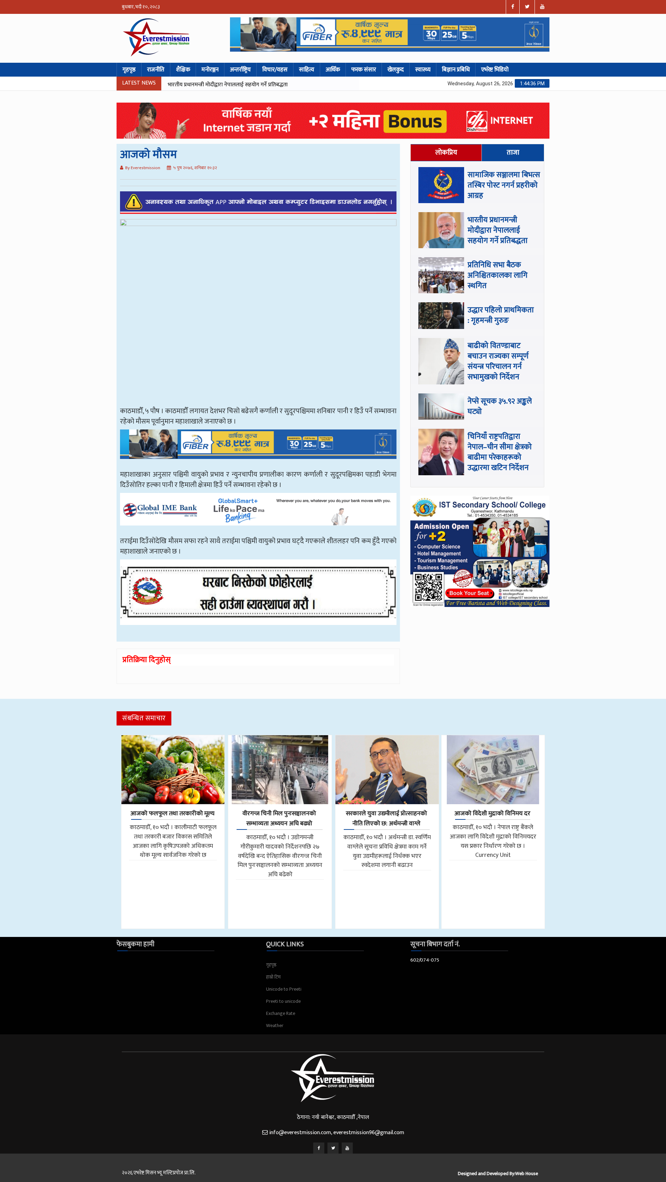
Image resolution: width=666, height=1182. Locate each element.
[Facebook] (318, 1148)
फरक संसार (363, 70)
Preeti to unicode (283, 1001)
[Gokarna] (258, 597)
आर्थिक (333, 70)
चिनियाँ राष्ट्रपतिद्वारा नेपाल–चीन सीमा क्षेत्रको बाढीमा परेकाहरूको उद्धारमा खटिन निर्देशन (500, 452)
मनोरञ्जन (210, 70)
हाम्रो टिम (273, 977)
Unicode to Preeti (283, 989)
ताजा (513, 152)
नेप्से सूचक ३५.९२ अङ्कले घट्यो (500, 406)
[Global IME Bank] (258, 514)
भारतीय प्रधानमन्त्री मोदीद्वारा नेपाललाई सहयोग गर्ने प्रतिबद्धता (498, 230)
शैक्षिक (183, 70)
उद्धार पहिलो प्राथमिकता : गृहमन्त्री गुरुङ (501, 315)
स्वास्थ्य (422, 70)
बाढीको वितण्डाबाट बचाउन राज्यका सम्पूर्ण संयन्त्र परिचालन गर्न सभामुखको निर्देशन (498, 361)
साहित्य (306, 70)
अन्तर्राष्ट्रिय (240, 70)
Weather (274, 1025)
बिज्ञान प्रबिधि (456, 70)
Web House (526, 1173)
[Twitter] (333, 1148)
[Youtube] (347, 1148)
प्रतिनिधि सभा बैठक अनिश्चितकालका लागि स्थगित (217, 84)
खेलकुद (395, 70)
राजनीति (155, 70)
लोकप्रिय (446, 152)
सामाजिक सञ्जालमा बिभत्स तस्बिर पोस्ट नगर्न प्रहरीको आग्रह (504, 185)
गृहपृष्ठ (129, 70)
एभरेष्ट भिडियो (495, 70)
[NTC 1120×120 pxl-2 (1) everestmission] (258, 449)
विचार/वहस (275, 70)
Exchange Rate (280, 1013)
